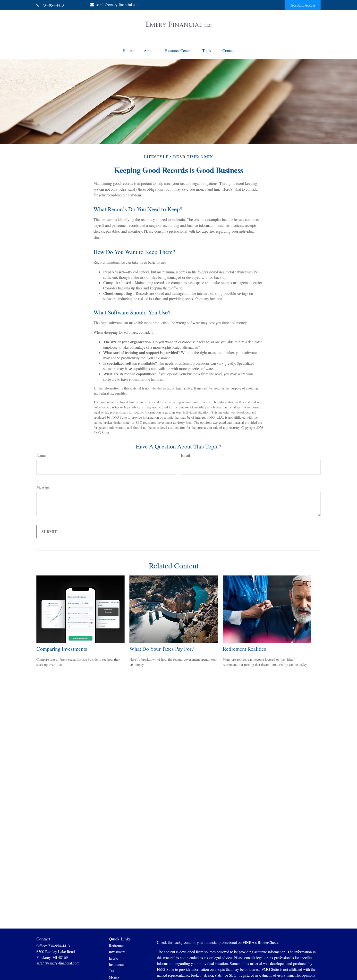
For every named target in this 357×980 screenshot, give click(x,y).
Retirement (117, 945)
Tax (112, 970)
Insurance (116, 964)
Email (185, 455)
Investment (117, 951)
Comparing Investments (61, 648)
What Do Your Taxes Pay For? (161, 648)
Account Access (302, 5)
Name (41, 455)
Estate (113, 958)
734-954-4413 (53, 5)
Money (114, 977)
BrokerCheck (268, 942)
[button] (127, 50)
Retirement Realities (244, 648)
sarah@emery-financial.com (117, 4)
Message (43, 487)
